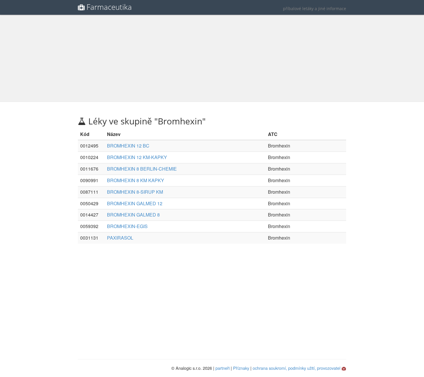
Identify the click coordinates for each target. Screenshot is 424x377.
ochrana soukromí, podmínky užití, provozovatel (296, 368)
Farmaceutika (109, 7)
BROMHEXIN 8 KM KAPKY (135, 180)
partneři (222, 368)
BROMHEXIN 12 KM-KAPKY (137, 157)
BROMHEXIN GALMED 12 (134, 203)
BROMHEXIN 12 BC (128, 145)
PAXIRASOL (120, 237)
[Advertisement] (212, 58)
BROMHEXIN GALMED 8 (133, 214)
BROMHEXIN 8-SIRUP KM (135, 191)
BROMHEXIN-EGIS (127, 226)
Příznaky (241, 368)
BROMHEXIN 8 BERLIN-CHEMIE (142, 168)
